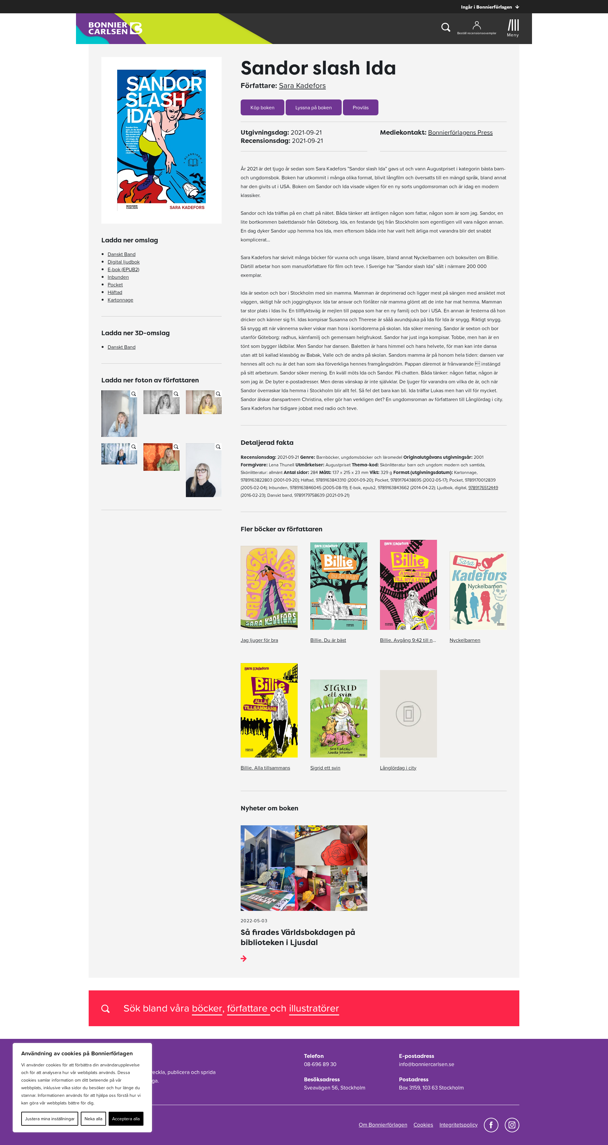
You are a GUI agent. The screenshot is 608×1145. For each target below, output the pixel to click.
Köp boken (262, 107)
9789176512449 (483, 487)
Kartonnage (120, 300)
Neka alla (93, 1119)
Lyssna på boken (313, 107)
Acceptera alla (126, 1119)
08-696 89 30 (320, 1064)
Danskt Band (122, 254)
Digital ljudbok (124, 261)
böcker (207, 1008)
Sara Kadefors (302, 85)
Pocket (115, 284)
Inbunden (118, 277)
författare (248, 1008)
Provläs (361, 107)
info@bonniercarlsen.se (426, 1064)
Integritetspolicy (459, 1125)
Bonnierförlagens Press (460, 132)
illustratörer (314, 1008)
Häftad (115, 292)
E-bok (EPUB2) (123, 269)
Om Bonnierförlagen (383, 1125)
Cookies (423, 1125)
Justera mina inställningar (50, 1119)
